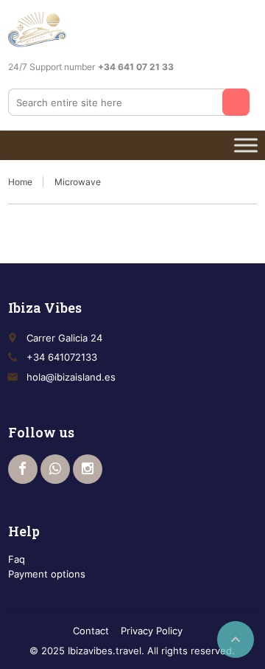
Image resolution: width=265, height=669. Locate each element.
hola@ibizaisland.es (71, 377)
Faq (16, 559)
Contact (91, 631)
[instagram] (87, 469)
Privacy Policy (152, 631)
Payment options (46, 574)
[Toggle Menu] (246, 145)
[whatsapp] (55, 469)
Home (20, 181)
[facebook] (23, 469)
